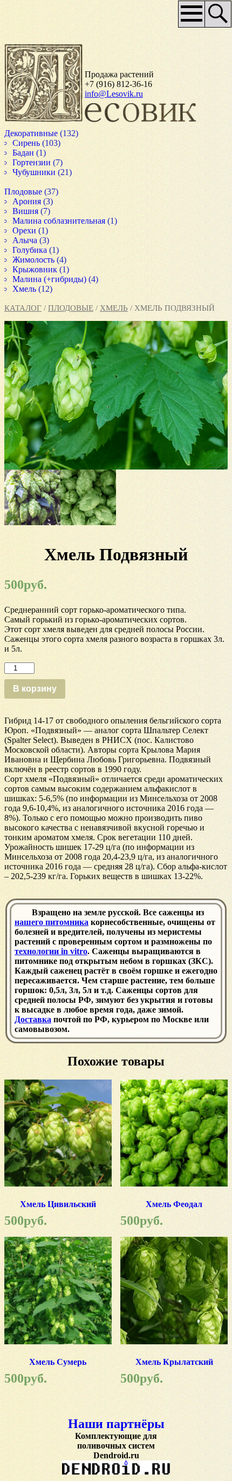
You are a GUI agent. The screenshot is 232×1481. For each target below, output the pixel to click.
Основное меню (188, 18)
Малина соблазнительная (62, 220)
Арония (27, 201)
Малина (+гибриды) (51, 279)
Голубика (30, 249)
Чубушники (35, 172)
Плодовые (70, 308)
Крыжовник (36, 269)
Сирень (27, 143)
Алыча (26, 240)
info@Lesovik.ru (114, 93)
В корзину (35, 688)
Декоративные (33, 133)
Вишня (26, 211)
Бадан (24, 152)
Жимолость (35, 259)
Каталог (23, 308)
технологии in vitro (51, 951)
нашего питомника (51, 922)
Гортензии (32, 162)
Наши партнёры (116, 1424)
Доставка (33, 1019)
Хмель (114, 308)
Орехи (24, 230)
